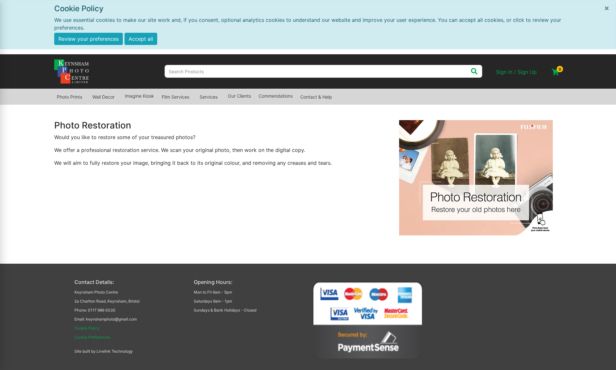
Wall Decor (103, 97)
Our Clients (239, 96)
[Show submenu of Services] (221, 94)
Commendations (276, 96)
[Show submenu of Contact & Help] (336, 94)
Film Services (175, 97)
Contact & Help (316, 97)
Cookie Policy (86, 328)
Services (209, 97)
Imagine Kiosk (139, 96)
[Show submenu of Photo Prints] (86, 94)
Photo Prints (69, 97)
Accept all (141, 39)
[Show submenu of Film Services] (193, 94)
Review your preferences (88, 39)
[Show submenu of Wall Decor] (118, 94)
